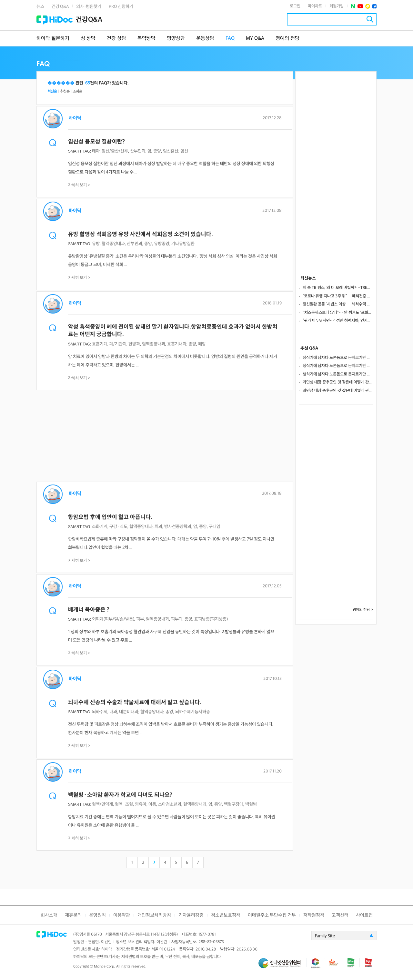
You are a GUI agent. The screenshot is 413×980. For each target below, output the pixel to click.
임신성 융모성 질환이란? (96, 141)
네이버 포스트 (353, 6)
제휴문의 (73, 915)
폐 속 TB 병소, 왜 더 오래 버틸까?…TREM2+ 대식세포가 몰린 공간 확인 (338, 287)
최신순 (52, 91)
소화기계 (99, 526)
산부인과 (138, 151)
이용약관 (121, 915)
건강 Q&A (60, 6)
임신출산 (170, 151)
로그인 (295, 6)
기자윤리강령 (191, 915)
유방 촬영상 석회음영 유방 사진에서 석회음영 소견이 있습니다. (140, 234)
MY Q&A (255, 38)
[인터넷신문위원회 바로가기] (282, 966)
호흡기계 (99, 344)
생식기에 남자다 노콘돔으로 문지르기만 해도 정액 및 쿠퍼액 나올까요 (338, 357)
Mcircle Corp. (104, 966)
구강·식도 (118, 526)
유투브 (360, 6)
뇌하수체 (99, 712)
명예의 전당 (287, 38)
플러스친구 (367, 6)
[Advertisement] (164, 436)
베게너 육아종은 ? (88, 609)
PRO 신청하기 (121, 6)
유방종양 (161, 243)
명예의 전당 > (363, 609)
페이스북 (374, 6)
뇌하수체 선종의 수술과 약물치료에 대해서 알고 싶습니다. (134, 702)
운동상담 (205, 38)
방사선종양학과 (177, 526)
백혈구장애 (233, 804)
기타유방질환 (183, 243)
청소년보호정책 (225, 915)
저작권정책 (313, 915)
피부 (140, 619)
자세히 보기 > (79, 185)
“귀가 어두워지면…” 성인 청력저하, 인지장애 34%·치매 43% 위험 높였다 (338, 320)
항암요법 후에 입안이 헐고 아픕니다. (110, 517)
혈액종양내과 (113, 243)
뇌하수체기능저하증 (192, 712)
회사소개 (49, 915)
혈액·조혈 (124, 804)
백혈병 (251, 804)
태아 (96, 151)
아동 (152, 804)
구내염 (214, 526)
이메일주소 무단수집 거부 (272, 915)
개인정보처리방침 (154, 915)
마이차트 (315, 6)
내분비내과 (128, 712)
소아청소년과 (169, 804)
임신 (184, 151)
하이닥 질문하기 (52, 38)
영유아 (140, 804)
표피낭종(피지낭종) (211, 619)
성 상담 (88, 38)
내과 (113, 712)
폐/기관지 (117, 344)
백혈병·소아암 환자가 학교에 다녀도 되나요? (120, 795)
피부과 (177, 619)
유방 (96, 243)
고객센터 (340, 915)
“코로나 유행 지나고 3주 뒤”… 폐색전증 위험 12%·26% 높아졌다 (338, 296)
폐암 (202, 344)
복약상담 (146, 38)
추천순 (65, 91)
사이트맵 (364, 915)
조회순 (77, 91)
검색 (370, 19)
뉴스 (40, 6)
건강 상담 (116, 38)
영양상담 (176, 38)
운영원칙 (97, 915)
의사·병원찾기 (88, 6)
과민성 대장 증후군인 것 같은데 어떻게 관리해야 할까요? (338, 382)
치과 (158, 526)
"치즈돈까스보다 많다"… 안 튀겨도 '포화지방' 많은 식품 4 (338, 312)
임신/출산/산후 (115, 151)
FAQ (230, 38)
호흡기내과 (176, 344)
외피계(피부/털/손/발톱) (113, 619)
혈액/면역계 (102, 804)
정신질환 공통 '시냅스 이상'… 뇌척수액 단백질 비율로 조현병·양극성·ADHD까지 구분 (338, 304)
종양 (157, 151)
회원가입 (336, 6)
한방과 (134, 344)
